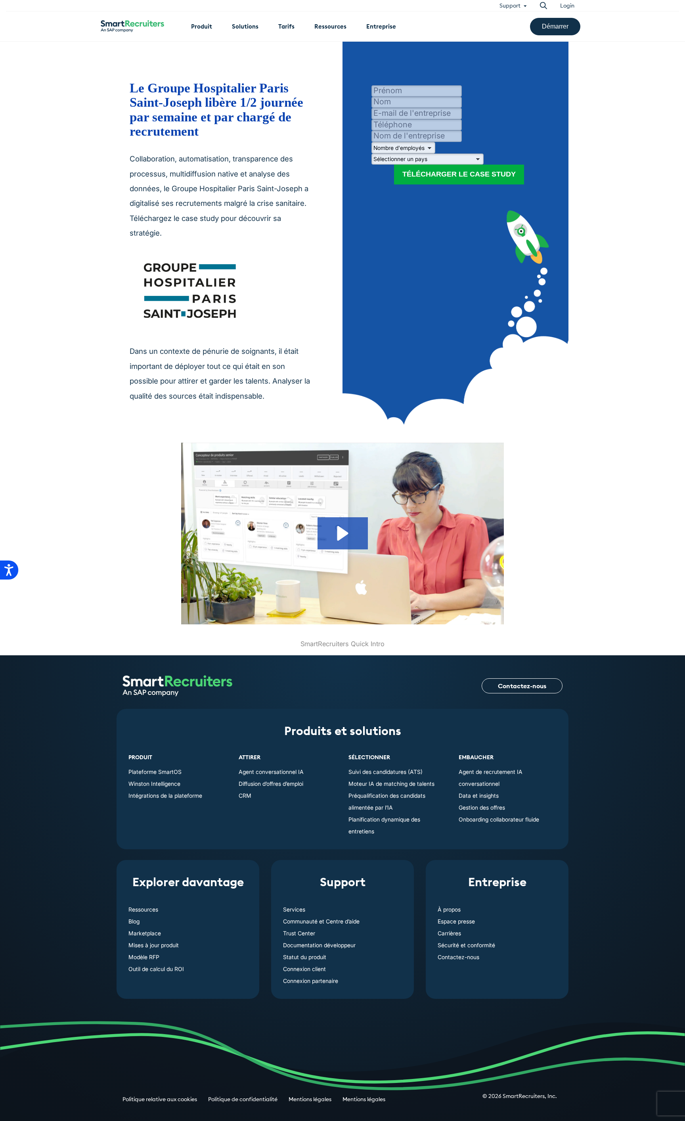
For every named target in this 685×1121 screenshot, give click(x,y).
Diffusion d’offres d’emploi (271, 783)
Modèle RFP (143, 957)
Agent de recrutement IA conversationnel (490, 777)
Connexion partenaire (310, 980)
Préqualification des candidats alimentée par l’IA (386, 801)
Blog (134, 921)
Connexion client (304, 969)
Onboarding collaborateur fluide (499, 819)
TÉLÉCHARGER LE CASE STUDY (459, 174)
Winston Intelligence (154, 783)
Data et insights (479, 795)
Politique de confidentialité (242, 1099)
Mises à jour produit (153, 945)
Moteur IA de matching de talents (391, 783)
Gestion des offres (482, 807)
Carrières (449, 933)
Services (294, 909)
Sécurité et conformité (466, 945)
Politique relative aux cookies (159, 1099)
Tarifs (286, 26)
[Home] (177, 686)
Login (567, 5)
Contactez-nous (522, 686)
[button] (343, 533)
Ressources (143, 909)
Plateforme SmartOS (155, 771)
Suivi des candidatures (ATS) (385, 771)
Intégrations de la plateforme (165, 795)
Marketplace (144, 933)
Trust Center (299, 933)
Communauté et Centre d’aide (321, 921)
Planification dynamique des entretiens (384, 825)
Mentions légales (310, 1099)
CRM (245, 795)
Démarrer (555, 26)
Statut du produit (304, 957)
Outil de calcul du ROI (156, 969)
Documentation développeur (319, 945)
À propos (449, 909)
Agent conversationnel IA (271, 771)
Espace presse (456, 921)
